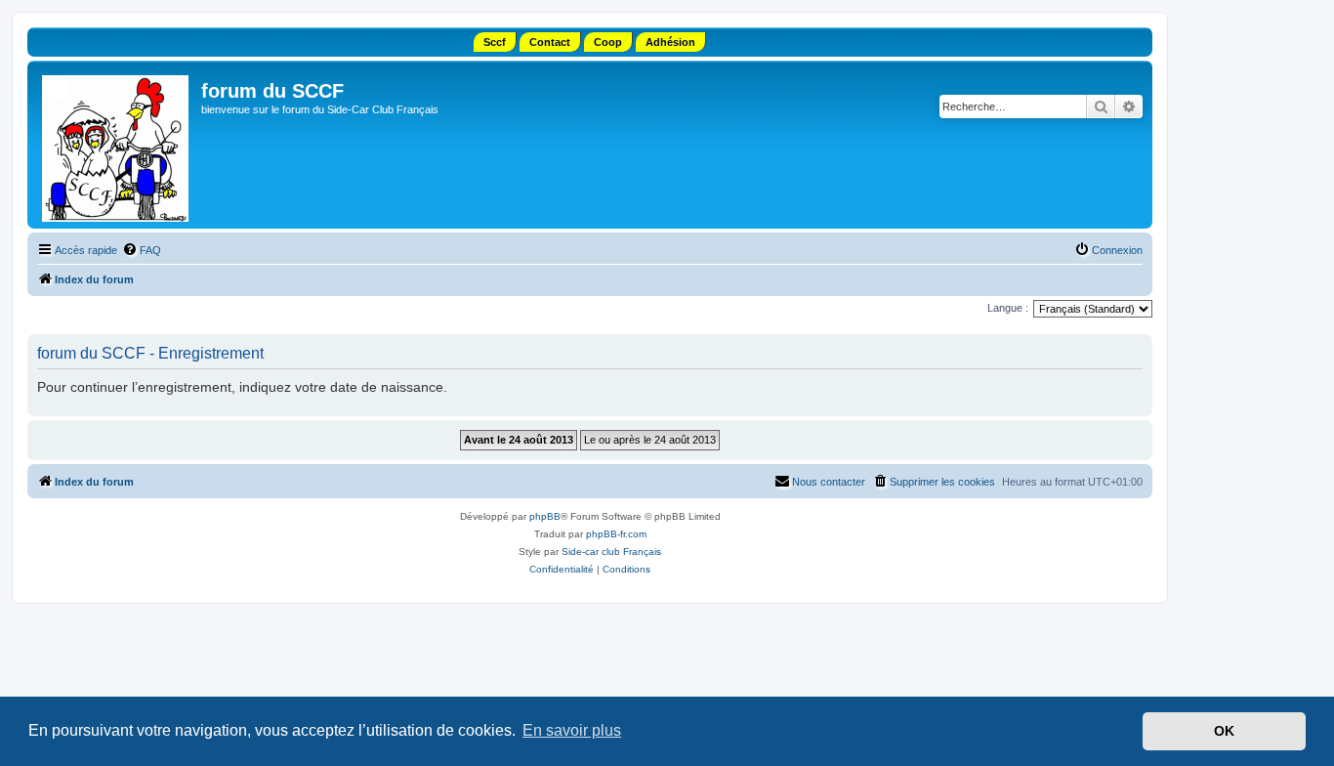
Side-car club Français (611, 551)
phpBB (545, 516)
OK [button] (1224, 731)
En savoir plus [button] (571, 730)
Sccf (494, 42)
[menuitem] (141, 250)
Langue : (1007, 308)
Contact (549, 42)
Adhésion (670, 42)
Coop (608, 42)
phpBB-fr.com (616, 534)
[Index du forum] (116, 144)
